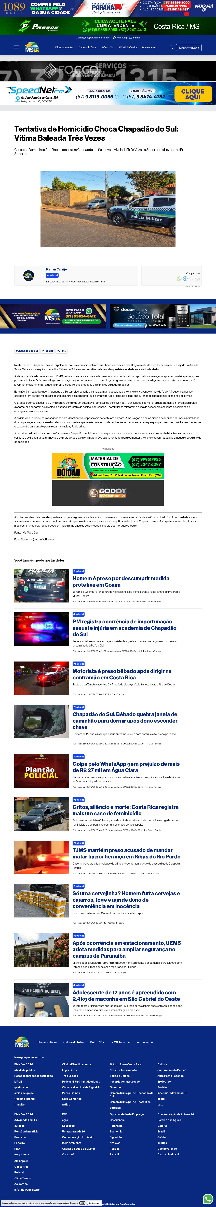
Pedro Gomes (71, 1095)
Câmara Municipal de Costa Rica (130, 1103)
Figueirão (116, 1139)
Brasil (161, 1133)
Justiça (162, 1144)
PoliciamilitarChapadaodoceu (81, 1083)
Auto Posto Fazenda (170, 1077)
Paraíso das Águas (169, 1121)
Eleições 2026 (23, 1066)
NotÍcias (115, 1144)
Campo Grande (167, 1150)
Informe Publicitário (27, 1191)
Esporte (19, 1144)
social (161, 1100)
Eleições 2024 (23, 1116)
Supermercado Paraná (171, 1072)
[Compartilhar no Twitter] (191, 280)
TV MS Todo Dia (120, 1044)
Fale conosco (149, 47)
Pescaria (20, 1139)
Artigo (66, 1106)
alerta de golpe (24, 1095)
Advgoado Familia (25, 1121)
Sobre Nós (107, 47)
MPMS (18, 1083)
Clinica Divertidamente (76, 1066)
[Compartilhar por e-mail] (197, 280)
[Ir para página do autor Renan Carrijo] (29, 275)
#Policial (47, 352)
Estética (115, 1109)
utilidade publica (24, 1072)
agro (65, 1121)
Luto (160, 1106)
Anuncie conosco (189, 47)
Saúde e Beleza (120, 1077)
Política (114, 1150)
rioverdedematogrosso (125, 1083)
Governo (115, 1089)
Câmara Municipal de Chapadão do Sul (132, 1096)
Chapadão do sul (168, 1156)
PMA (17, 1150)
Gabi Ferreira (118, 696)
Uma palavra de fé (73, 1133)
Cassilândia (117, 1121)
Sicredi (114, 1156)
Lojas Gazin (69, 1072)
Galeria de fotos (87, 47)
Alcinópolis (21, 1162)
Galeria (162, 1127)
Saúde (161, 1139)
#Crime (61, 352)
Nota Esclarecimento (123, 1072)
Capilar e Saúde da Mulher (78, 1150)
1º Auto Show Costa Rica (125, 1066)
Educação (68, 1127)
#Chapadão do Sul (27, 352)
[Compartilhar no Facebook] (185, 280)
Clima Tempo (22, 1180)
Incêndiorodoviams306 (172, 1095)
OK (82, 1203)
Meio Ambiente (72, 1144)
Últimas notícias (64, 47)
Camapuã (68, 1156)
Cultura (162, 1066)
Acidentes (21, 1185)
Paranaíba (116, 1127)
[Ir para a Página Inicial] (32, 47)
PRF (65, 1116)
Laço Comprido (72, 1100)
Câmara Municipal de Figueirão (81, 1089)
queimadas (21, 1089)
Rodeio (162, 1089)
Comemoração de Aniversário (176, 1116)
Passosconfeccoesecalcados (33, 1077)
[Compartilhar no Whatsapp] (179, 280)
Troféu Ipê (164, 1083)
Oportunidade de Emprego (127, 1116)
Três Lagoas (70, 1077)
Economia (116, 1133)
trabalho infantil (24, 1100)
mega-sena (21, 1156)
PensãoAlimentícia (26, 1133)
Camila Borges (154, 603)
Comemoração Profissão (78, 1139)
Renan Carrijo (154, 832)
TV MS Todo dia (128, 47)
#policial (78, 573)
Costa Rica (21, 1168)
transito (19, 1106)
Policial (19, 1174)
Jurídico (19, 1127)
